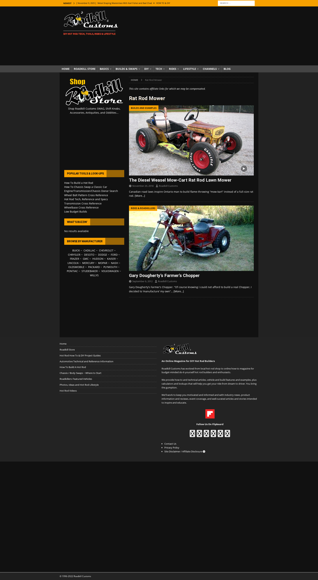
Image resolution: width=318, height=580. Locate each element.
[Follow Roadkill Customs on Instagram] (199, 435)
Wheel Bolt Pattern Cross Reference (86, 195)
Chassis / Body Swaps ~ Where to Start (80, 373)
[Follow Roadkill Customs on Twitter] (220, 435)
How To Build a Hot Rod (78, 183)
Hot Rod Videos (68, 390)
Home (66, 69)
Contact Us (170, 443)
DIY (146, 69)
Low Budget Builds (75, 211)
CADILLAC (89, 250)
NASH (114, 263)
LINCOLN (73, 263)
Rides (172, 69)
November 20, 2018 (142, 186)
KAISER (111, 258)
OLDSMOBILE (76, 267)
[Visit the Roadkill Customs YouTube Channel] (227, 435)
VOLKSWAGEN (110, 271)
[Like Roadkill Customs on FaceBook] (192, 435)
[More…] (140, 195)
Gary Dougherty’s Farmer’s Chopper (164, 275)
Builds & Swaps (126, 69)
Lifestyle (189, 69)
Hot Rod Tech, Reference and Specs (86, 199)
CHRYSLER (74, 254)
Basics (104, 69)
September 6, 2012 (142, 281)
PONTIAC (72, 271)
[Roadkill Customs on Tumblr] (213, 435)
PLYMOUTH (110, 267)
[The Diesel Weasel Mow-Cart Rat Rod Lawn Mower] (191, 140)
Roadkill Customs (168, 186)
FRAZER (74, 258)
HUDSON (97, 258)
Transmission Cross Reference (83, 203)
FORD (114, 254)
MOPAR (102, 263)
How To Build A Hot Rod (73, 367)
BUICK (76, 250)
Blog (227, 69)
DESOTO (89, 254)
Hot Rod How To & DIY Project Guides (80, 355)
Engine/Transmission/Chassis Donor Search (91, 191)
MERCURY (88, 263)
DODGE (102, 254)
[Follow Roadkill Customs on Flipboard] (210, 416)
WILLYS (94, 275)
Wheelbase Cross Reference (81, 207)
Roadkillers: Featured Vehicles (76, 379)
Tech (159, 69)
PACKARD (94, 267)
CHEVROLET (106, 250)
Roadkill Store (85, 69)
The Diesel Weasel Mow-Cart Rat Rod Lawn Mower (180, 180)
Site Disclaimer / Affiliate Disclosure (183, 451)
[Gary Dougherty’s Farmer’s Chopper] (191, 238)
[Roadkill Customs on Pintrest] (206, 435)
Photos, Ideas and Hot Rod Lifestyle (79, 384)
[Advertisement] (191, 36)
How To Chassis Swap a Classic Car (85, 187)
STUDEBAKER (90, 271)
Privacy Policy (171, 447)
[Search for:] (236, 3)
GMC (86, 258)
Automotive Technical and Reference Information (86, 361)
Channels (210, 69)
